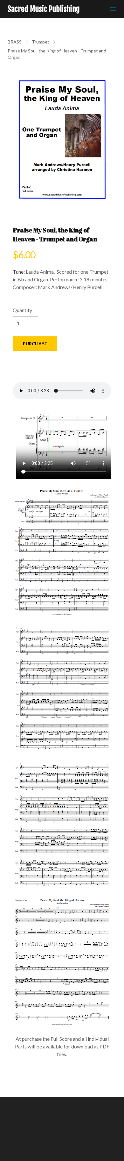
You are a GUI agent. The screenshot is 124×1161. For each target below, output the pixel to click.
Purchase (35, 343)
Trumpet (40, 41)
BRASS (15, 41)
